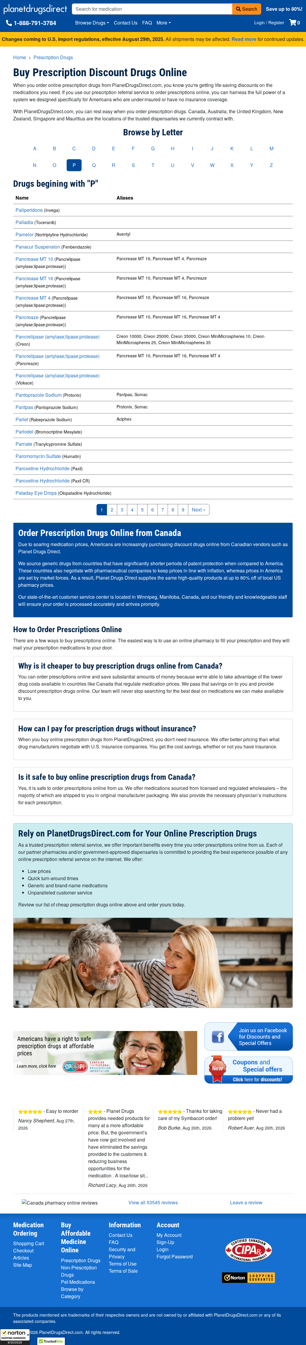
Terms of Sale (123, 1270)
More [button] (162, 22)
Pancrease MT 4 (33, 297)
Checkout (23, 1250)
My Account (169, 1234)
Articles (21, 1257)
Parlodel (24, 431)
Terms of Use (123, 1263)
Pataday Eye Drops (36, 492)
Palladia (24, 222)
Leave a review (246, 1202)
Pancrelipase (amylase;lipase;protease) (58, 336)
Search (249, 8)
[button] (15, 1337)
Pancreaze (27, 317)
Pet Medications (78, 1281)
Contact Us (125, 22)
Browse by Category (72, 1293)
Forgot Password (175, 1256)
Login (163, 1249)
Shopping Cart (28, 1243)
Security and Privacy (122, 1253)
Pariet (22, 419)
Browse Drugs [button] (90, 22)
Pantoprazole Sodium (39, 394)
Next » (199, 509)
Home (19, 57)
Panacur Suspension (38, 246)
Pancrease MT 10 (34, 258)
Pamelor (24, 234)
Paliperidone (29, 209)
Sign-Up (165, 1242)
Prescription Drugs (53, 57)
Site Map (22, 1264)
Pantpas (24, 407)
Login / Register (269, 22)
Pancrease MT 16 (34, 278)
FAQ (147, 22)
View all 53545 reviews (153, 1202)
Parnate (24, 443)
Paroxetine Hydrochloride (43, 468)
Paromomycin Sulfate (38, 456)
